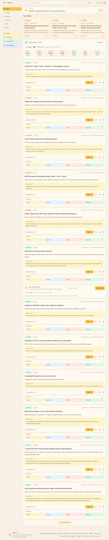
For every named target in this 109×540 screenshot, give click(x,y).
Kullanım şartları (64, 536)
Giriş (100, 2)
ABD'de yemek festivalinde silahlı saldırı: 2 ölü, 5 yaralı (45, 176)
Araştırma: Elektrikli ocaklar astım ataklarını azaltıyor (44, 305)
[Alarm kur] (103, 82)
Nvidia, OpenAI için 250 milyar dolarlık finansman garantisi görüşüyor (51, 214)
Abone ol (101, 288)
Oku (100, 10)
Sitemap (78, 536)
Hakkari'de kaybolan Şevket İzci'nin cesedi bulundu (44, 101)
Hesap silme (97, 533)
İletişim (60, 533)
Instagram (85, 533)
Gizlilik (91, 533)
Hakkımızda (54, 533)
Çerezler (73, 536)
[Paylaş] (99, 82)
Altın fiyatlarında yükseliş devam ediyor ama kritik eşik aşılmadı (48, 488)
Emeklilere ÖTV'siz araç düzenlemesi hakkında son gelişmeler (48, 341)
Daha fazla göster (66, 522)
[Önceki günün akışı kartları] (101, 16)
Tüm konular (31, 292)
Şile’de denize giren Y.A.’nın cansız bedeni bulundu (44, 411)
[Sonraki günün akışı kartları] (105, 16)
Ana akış (42, 533)
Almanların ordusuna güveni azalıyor (38, 251)
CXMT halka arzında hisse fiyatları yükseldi (41, 139)
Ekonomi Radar (76, 533)
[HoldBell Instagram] (89, 2)
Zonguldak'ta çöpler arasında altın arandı (40, 376)
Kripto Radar (66, 533)
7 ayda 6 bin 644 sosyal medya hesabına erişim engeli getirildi (48, 449)
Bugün (48, 533)
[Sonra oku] (95, 82)
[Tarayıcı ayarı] (104, 2)
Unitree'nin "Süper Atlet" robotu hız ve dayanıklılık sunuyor (47, 66)
